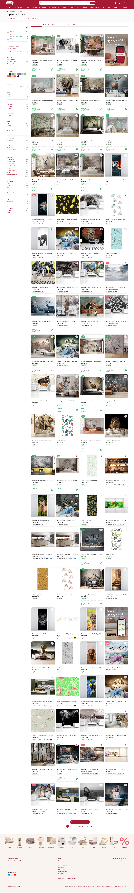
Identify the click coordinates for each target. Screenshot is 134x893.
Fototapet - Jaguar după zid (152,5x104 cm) (68, 520)
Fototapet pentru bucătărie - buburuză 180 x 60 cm (120, 520)
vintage (9, 204)
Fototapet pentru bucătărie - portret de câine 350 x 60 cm (48, 554)
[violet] (20, 74)
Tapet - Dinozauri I (62, 440)
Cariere (10, 865)
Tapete (20, 11)
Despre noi (61, 860)
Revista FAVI (61, 869)
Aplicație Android (120, 860)
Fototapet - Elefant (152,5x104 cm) (41, 667)
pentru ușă (10, 147)
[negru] (10, 74)
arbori (8, 172)
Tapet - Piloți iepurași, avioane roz (66, 594)
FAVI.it (99, 886)
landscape (10, 181)
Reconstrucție (51, 847)
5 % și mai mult (11, 59)
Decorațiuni (13, 11)
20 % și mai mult (12, 64)
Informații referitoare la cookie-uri (67, 878)
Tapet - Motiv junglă (86, 520)
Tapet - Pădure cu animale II (89, 480)
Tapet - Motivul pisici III (63, 667)
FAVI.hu (90, 886)
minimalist (10, 208)
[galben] (15, 74)
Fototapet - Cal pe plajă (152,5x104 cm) (91, 735)
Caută (92, 3)
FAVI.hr (95, 886)
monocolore (10, 159)
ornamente (10, 176)
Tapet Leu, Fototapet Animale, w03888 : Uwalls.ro (70, 140)
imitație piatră (11, 166)
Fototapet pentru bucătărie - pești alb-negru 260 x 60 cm (48, 701)
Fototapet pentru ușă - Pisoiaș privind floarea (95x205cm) (97, 634)
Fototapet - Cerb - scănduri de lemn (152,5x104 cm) (71, 321)
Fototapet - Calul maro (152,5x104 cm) (116, 809)
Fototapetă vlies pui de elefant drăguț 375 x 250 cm (95, 769)
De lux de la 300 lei (12, 48)
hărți (8, 185)
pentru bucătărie (11, 150)
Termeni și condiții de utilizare (66, 876)
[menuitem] (9, 7)
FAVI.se (104, 886)
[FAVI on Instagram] (12, 875)
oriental (9, 212)
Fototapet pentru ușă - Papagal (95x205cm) (93, 701)
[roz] (18, 74)
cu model (9, 106)
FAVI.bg (115, 886)
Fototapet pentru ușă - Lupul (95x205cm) (43, 219)
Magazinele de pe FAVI (64, 863)
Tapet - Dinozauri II (111, 554)
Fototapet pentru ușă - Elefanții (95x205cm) (44, 253)
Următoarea (79, 826)
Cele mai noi (55, 25)
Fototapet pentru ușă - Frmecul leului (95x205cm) (46, 634)
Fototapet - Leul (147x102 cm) (114, 440)
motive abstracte (12, 174)
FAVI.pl (85, 886)
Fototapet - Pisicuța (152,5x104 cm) (90, 219)
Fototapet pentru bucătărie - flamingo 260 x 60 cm (71, 809)
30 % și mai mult (12, 66)
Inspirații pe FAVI (62, 867)
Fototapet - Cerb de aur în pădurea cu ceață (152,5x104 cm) (73, 180)
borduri (9, 108)
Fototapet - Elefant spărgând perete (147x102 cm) (45, 440)
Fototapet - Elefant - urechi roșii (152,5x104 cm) (94, 253)
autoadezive (11, 18)
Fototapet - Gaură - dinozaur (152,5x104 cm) (118, 735)
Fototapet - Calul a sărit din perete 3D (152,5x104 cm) (46, 401)
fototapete (26, 18)
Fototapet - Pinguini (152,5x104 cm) (115, 667)
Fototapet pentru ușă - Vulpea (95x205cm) (43, 520)
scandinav (10, 201)
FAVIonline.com (12, 886)
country (9, 206)
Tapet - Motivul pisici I (38, 594)
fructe (9, 194)
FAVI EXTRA (61, 873)
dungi (8, 179)
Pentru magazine (62, 871)
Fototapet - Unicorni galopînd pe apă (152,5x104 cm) (71, 361)
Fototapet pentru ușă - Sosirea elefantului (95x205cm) (96, 667)
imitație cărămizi (11, 168)
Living (82, 847)
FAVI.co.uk (109, 886)
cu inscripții (10, 192)
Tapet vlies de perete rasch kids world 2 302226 (45, 735)
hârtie (8, 96)
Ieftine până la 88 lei (13, 46)
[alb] (8, 74)
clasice (9, 125)
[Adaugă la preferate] (52, 36)
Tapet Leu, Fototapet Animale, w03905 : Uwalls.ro (119, 361)
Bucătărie (61, 847)
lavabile (9, 116)
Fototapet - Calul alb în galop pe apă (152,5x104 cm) (71, 253)
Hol (114, 847)
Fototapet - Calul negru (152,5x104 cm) (67, 287)
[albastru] (13, 74)
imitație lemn (11, 161)
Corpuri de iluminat (41, 848)
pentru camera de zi (12, 152)
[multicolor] (15, 76)
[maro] (10, 76)
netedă (9, 133)
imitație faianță (11, 163)
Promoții (124, 847)
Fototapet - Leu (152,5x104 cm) (89, 809)
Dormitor (93, 847)
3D (18, 18)
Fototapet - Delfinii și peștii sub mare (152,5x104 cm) (95, 287)
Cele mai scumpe (78, 25)
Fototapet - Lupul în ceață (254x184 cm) (117, 287)
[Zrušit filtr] (12, 189)
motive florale (11, 170)
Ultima (88, 826)
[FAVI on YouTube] (15, 875)
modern (9, 210)
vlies (8, 94)
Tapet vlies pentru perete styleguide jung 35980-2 (70, 701)
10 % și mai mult (11, 61)
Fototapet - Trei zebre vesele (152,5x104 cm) (44, 287)
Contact (10, 863)
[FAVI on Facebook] (9, 875)
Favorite (47, 25)
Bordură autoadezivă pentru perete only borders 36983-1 (72, 634)
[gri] (22, 74)
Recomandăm (36, 25)
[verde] (25, 74)
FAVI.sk (80, 886)
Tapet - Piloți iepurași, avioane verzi (115, 219)
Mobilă (9, 847)
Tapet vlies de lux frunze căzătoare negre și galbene (71, 219)
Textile (30, 847)
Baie (72, 847)
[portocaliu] (8, 76)
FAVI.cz (76, 886)
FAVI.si (124, 886)
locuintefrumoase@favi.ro (17, 860)
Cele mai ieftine (65, 25)
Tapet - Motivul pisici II (112, 253)
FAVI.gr (120, 886)
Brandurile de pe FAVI (64, 865)
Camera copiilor (104, 848)
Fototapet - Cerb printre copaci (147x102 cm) (44, 769)
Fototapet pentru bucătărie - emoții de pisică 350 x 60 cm (73, 554)
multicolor (35, 18)
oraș (8, 183)
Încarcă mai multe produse (78, 822)
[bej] (13, 76)
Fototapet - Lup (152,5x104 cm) (40, 809)
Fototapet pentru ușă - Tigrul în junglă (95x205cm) (119, 594)
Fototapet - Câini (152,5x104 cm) (90, 321)
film (8, 187)
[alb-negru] (18, 76)
